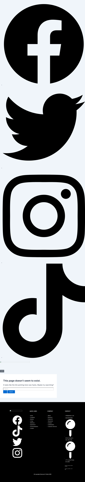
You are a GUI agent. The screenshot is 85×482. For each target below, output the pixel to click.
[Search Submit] (5, 391)
